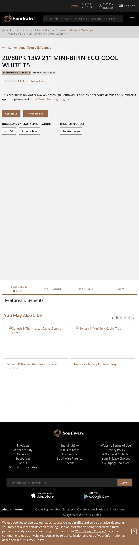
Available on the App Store (42, 495)
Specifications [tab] (52, 288)
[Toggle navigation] (132, 19)
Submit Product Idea (23, 467)
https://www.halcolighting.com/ (51, 99)
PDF (11, 130)
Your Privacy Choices (116, 459)
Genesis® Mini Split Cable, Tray (95, 364)
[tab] (117, 317)
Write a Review (39, 80)
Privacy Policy (34, 540)
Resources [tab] (86, 288)
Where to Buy (35, 113)
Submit (125, 482)
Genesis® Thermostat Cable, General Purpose (32, 366)
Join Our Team (69, 450)
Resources (23, 459)
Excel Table (31, 130)
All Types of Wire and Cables (82, 515)
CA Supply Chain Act (115, 463)
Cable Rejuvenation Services (54, 509)
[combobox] (83, 18)
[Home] (3, 30)
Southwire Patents (69, 459)
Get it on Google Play (96, 495)
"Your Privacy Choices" (90, 531)
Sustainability (69, 446)
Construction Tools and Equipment (101, 509)
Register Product (71, 130)
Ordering (23, 454)
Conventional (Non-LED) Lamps (74, 30)
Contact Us (11, 113)
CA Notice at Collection (115, 454)
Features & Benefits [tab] (19, 289)
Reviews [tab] (120, 288)
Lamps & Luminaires (38, 30)
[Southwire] (20, 18)
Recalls (69, 463)
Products (15, 30)
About (23, 463)
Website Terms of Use (116, 446)
